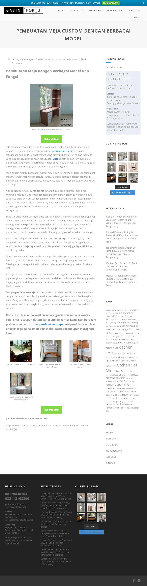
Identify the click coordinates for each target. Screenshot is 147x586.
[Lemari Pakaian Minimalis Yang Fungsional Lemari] (111, 167)
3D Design (95, 10)
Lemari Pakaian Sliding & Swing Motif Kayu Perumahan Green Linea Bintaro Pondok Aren (122, 237)
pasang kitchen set (125, 401)
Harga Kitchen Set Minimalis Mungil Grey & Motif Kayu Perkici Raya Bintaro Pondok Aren (121, 280)
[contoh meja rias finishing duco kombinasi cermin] (21, 393)
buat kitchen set (115, 316)
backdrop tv (111, 310)
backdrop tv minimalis (126, 310)
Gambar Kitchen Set (127, 325)
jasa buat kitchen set (115, 339)
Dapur (108, 323)
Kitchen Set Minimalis (121, 367)
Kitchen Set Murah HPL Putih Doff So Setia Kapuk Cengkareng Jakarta (122, 266)
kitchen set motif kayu (129, 375)
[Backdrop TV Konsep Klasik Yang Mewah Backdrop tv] (133, 167)
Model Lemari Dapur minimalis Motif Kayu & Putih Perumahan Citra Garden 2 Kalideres (54, 552)
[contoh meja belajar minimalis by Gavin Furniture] (51, 126)
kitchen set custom (123, 353)
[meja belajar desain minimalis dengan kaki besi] (51, 361)
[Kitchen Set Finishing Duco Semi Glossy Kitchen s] (111, 156)
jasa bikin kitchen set (126, 336)
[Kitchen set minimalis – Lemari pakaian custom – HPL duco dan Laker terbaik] (23, 14)
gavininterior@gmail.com (119, 85)
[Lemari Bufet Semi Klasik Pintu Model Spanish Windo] (122, 167)
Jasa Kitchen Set (125, 342)
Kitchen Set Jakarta (119, 360)
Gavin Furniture (113, 329)
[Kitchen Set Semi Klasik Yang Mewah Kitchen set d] (122, 156)
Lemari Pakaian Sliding (117, 391)
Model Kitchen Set (122, 394)
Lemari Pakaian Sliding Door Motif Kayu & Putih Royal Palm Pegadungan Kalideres (56, 543)
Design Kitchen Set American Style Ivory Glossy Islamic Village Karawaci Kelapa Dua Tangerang (121, 221)
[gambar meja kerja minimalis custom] (21, 361)
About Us (134, 10)
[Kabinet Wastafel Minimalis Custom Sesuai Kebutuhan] (111, 177)
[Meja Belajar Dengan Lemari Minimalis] (80, 361)
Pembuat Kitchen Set (115, 407)
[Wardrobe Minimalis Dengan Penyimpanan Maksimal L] (133, 156)
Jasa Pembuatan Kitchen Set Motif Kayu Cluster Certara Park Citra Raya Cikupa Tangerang (121, 252)
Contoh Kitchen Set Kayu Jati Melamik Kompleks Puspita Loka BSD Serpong (55, 561)
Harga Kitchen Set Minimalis (121, 333)
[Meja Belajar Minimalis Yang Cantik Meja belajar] (133, 177)
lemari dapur (114, 384)
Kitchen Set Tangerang (123, 381)
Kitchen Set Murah (115, 377)
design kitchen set (120, 322)
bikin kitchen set (125, 313)
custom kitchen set (127, 319)
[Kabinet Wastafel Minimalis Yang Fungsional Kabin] (122, 177)
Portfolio (76, 10)
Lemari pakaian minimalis (126, 388)
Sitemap (135, 17)
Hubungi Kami (115, 10)
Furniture (112, 326)
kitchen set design (116, 357)
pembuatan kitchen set (119, 404)
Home (61, 10)
